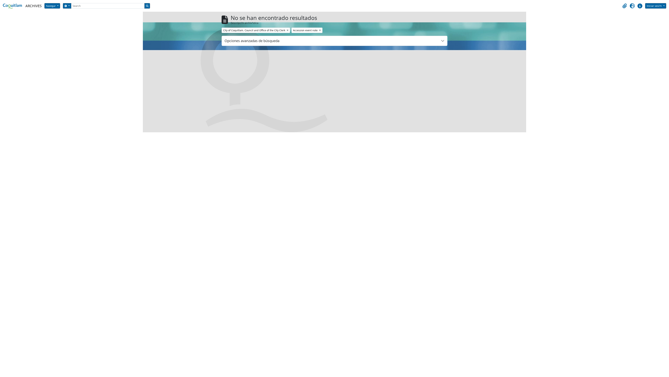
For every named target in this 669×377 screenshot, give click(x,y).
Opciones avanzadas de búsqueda (252, 40)
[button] (624, 6)
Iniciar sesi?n (655, 6)
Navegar (51, 6)
